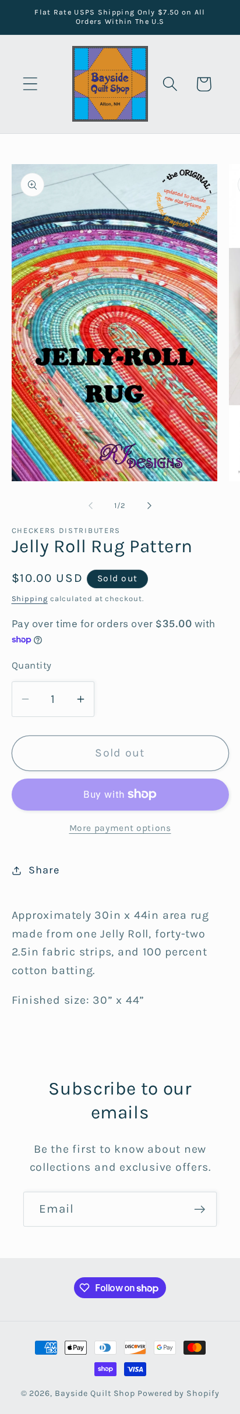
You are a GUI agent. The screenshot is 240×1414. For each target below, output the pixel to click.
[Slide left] (90, 505)
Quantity (32, 665)
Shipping (30, 598)
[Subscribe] (199, 1209)
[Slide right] (150, 505)
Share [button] (44, 870)
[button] (30, 84)
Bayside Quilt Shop (95, 1393)
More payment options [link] (120, 828)
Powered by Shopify (178, 1393)
